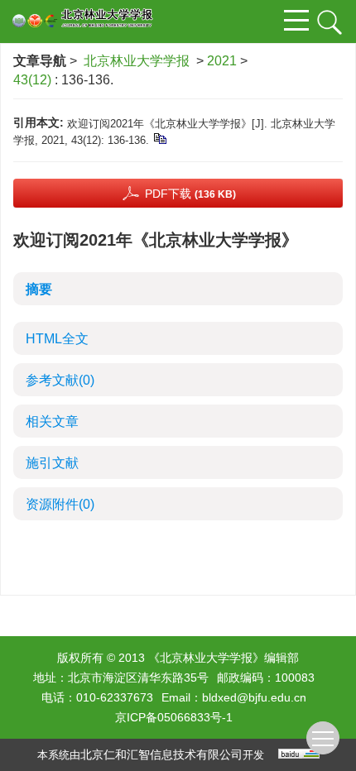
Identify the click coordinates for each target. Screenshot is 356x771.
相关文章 (52, 421)
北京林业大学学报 (137, 61)
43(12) (34, 80)
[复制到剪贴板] (159, 138)
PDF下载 (190, 193)
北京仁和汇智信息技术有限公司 (161, 754)
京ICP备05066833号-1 (174, 717)
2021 (222, 61)
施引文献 (52, 463)
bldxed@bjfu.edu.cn (254, 697)
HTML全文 (57, 339)
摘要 (39, 289)
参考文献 (60, 380)
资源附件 (60, 504)
